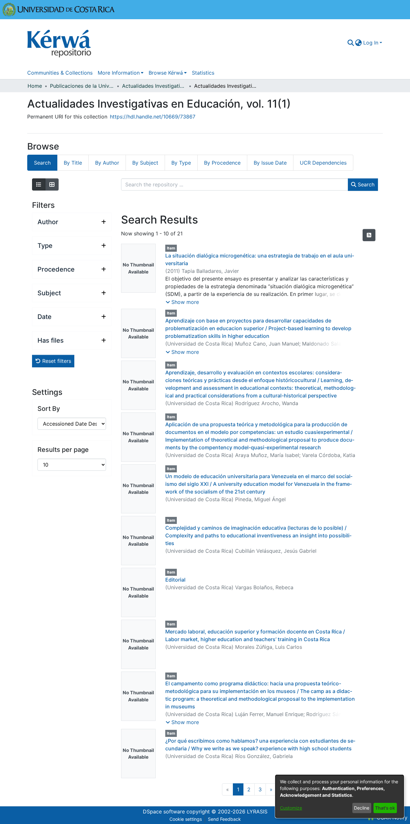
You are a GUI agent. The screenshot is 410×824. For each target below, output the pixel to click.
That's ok (385, 808)
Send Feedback (224, 819)
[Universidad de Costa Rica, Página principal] (59, 9)
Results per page (63, 449)
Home (35, 86)
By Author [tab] (107, 162)
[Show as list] (38, 184)
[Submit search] (351, 42)
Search (365, 184)
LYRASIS (257, 811)
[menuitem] (359, 42)
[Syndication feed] (369, 235)
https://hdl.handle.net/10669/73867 (152, 116)
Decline (361, 808)
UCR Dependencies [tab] (323, 162)
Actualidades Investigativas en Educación (154, 86)
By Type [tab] (181, 162)
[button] (182, 302)
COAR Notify (391, 817)
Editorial (175, 579)
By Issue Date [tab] (270, 162)
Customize (291, 808)
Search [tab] (42, 162)
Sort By (48, 408)
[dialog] (339, 796)
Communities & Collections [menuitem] (60, 72)
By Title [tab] (73, 162)
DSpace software (164, 811)
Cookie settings (185, 819)
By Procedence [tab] (222, 162)
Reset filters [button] (56, 361)
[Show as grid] (52, 184)
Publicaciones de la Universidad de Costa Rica (82, 86)
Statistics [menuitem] (203, 72)
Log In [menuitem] (370, 42)
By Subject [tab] (145, 162)
